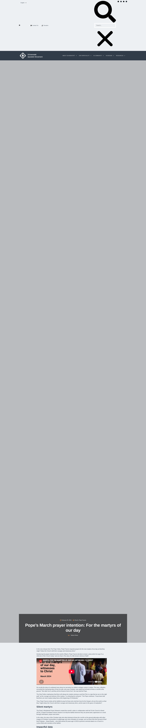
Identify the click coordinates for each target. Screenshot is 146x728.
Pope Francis (82, 620)
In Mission (109, 55)
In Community (97, 55)
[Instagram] (126, 1)
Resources (119, 55)
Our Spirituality (84, 55)
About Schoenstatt (69, 55)
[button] (105, 12)
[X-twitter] (121, 1)
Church (76, 620)
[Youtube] (123, 1)
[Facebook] (118, 1)
